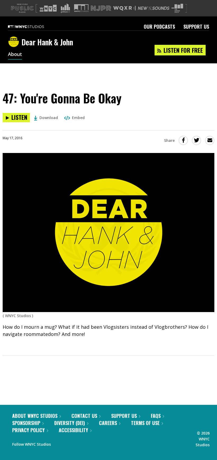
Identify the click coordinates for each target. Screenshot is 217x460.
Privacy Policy (28, 430)
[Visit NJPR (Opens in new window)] (101, 8)
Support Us (196, 26)
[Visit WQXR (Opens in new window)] (124, 8)
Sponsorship (26, 422)
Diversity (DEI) (69, 422)
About (15, 54)
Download (48, 117)
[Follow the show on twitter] (68, 443)
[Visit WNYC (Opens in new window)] (48, 8)
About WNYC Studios (34, 415)
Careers (108, 422)
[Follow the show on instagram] (78, 443)
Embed (78, 117)
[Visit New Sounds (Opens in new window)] (153, 8)
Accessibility (73, 430)
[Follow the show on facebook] (58, 443)
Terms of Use (145, 422)
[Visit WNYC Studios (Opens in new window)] (81, 8)
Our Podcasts (159, 26)
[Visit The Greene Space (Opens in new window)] (177, 8)
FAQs (156, 415)
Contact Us (84, 415)
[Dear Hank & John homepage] (14, 42)
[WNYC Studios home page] (32, 26)
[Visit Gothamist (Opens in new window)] (65, 8)
